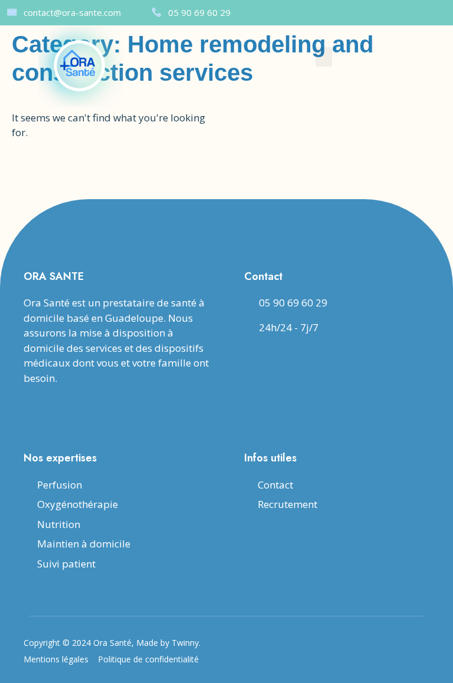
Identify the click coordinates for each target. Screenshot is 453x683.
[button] (324, 57)
